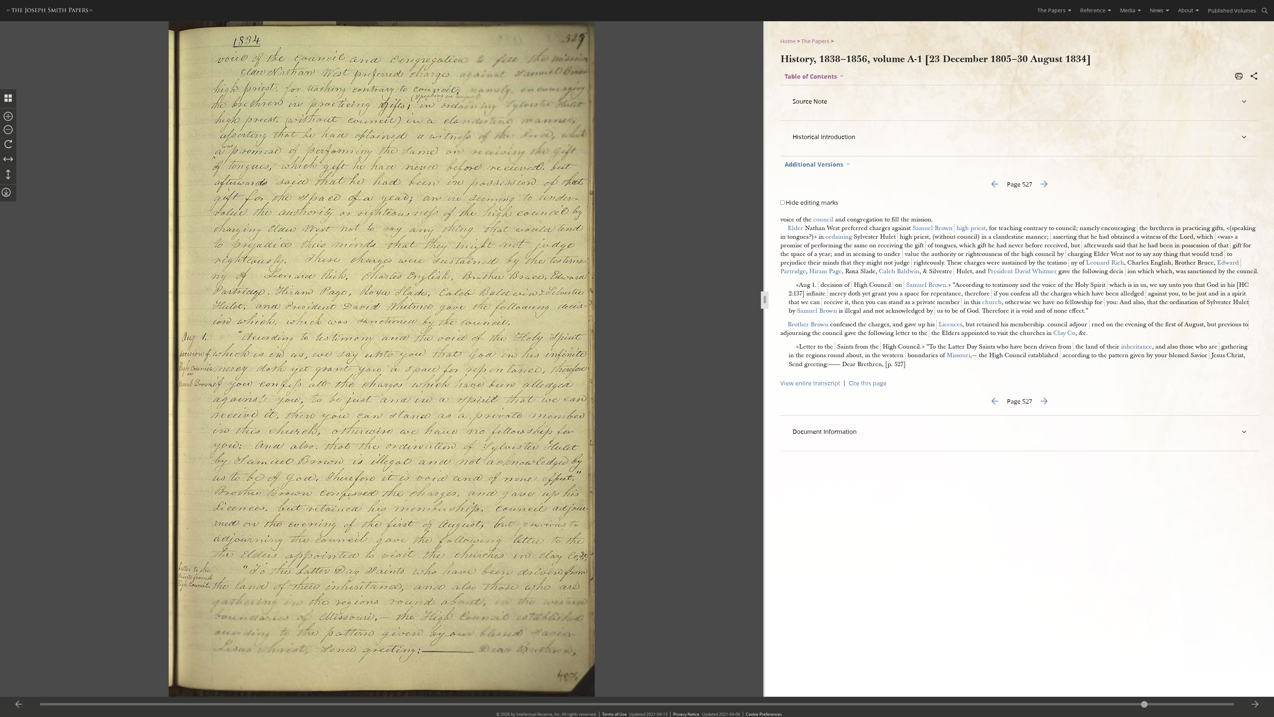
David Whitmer (1036, 271)
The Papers (815, 41)
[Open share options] (1254, 76)
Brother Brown (808, 324)
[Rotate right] (8, 144)
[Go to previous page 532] (19, 704)
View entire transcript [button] (810, 383)
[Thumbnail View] (8, 98)
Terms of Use (614, 714)
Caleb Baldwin (899, 271)
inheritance (1136, 347)
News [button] (1157, 10)
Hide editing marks (812, 202)
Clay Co (1064, 333)
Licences (950, 324)
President (1000, 271)
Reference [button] (1092, 10)
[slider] (637, 704)
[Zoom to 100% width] (8, 159)
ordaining (838, 237)
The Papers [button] (1051, 10)
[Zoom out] (8, 130)
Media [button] (1127, 10)
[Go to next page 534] (1255, 704)
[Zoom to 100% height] (8, 175)
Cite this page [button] (867, 383)
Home (788, 41)
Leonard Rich (1105, 263)
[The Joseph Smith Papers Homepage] (49, 11)
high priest (971, 228)
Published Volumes (1232, 10)
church (992, 302)
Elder (795, 228)
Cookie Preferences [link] (764, 714)
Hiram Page (825, 271)
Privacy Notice (686, 714)
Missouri (958, 355)
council (823, 219)
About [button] (1185, 10)
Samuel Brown (932, 228)
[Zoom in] (8, 117)
